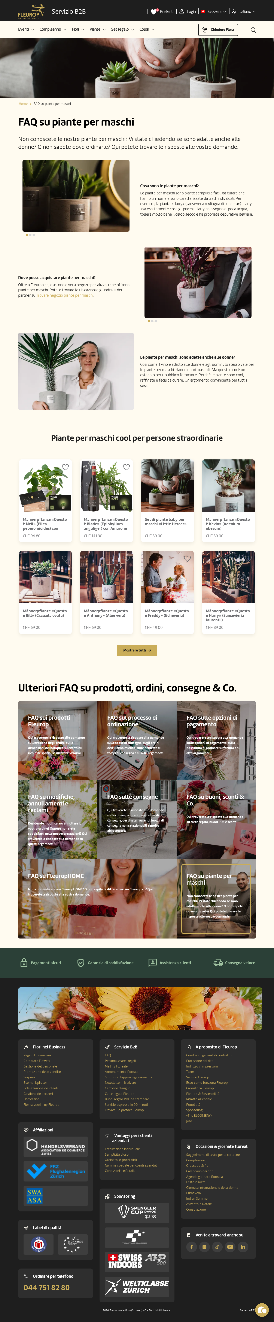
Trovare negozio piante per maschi (64, 295)
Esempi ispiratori (36, 1083)
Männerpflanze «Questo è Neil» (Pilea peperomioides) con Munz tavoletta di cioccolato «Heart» (45, 528)
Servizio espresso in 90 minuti (126, 1105)
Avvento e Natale (199, 1204)
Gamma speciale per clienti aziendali (131, 1165)
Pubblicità (193, 1105)
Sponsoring (194, 1110)
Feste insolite (196, 1182)
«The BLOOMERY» (199, 1116)
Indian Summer (197, 1199)
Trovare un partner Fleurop (124, 1110)
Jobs (189, 1121)
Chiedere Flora (222, 29)
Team (190, 1072)
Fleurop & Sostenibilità (202, 1094)
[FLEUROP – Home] (31, 11)
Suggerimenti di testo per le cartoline (213, 1155)
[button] (26, 29)
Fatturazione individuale (122, 1149)
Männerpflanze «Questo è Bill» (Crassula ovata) (45, 613)
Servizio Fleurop (197, 1077)
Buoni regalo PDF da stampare (127, 1099)
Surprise (29, 1077)
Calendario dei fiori (199, 1171)
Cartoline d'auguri (117, 1088)
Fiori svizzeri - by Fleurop (42, 1105)
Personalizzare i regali (120, 1061)
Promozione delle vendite (42, 1072)
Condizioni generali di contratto (209, 1055)
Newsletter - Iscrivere (120, 1083)
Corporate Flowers (37, 1061)
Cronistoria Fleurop (200, 1088)
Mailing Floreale (116, 1066)
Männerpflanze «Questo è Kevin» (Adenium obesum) (228, 524)
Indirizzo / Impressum (202, 1066)
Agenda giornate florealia (204, 1177)
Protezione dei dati (199, 1061)
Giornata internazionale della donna (212, 1188)
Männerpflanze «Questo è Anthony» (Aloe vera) (106, 613)
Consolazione (196, 1209)
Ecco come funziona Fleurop (207, 1083)
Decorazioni (32, 1099)
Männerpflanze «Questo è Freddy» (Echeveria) (167, 613)
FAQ (108, 1055)
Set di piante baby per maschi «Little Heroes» (166, 522)
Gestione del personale (40, 1066)
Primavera (193, 1193)
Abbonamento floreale (121, 1072)
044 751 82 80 (47, 1287)
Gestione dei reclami (38, 1094)
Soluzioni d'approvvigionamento (128, 1077)
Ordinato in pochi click (121, 1160)
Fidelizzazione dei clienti (41, 1088)
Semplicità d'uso (117, 1154)
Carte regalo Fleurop (119, 1094)
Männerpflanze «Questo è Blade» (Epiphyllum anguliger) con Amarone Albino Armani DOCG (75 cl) (106, 528)
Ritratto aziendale (199, 1099)
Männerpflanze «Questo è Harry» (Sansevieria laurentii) (228, 615)
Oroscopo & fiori (198, 1166)
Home (23, 104)
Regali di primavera (37, 1055)
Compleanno (195, 1160)
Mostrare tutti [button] (134, 650)
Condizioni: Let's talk (120, 1171)
